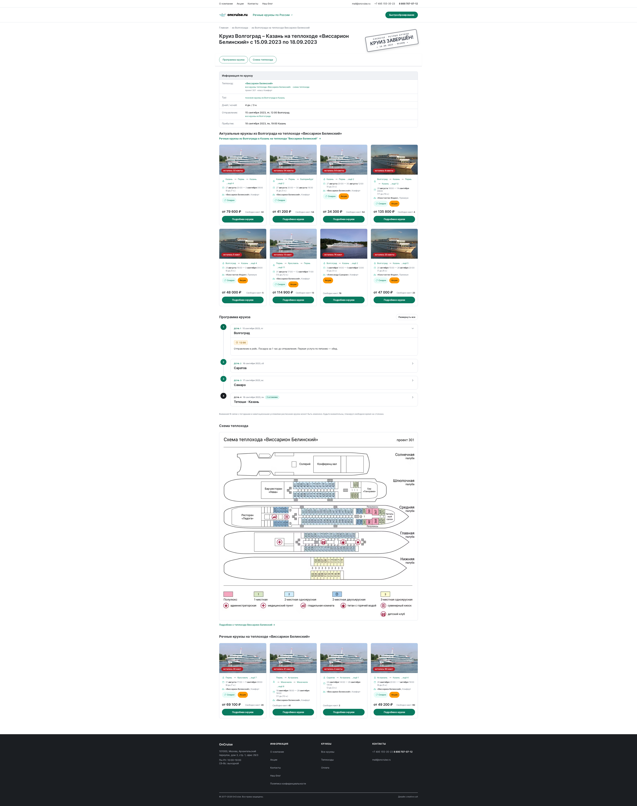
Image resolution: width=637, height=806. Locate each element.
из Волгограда (240, 27)
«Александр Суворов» (338, 274)
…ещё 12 (394, 183)
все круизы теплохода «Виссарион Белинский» (268, 87)
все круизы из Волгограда (258, 116)
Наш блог (267, 3)
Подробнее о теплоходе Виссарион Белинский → (247, 624)
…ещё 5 (404, 263)
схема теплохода (301, 87)
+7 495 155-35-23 (384, 3)
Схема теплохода (263, 59)
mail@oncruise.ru (361, 3)
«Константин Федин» (387, 198)
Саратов (331, 677)
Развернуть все (406, 317)
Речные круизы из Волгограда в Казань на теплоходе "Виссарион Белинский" (268, 138)
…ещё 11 (281, 267)
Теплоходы (327, 759)
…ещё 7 (253, 677)
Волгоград (382, 179)
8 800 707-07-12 (408, 3)
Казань (229, 179)
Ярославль (293, 263)
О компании (226, 3)
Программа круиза (234, 59)
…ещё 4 (230, 183)
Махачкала (286, 682)
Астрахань (293, 677)
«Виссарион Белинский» (259, 83)
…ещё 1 (355, 677)
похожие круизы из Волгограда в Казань (265, 98)
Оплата (325, 767)
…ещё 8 (280, 686)
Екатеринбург (307, 179)
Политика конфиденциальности (288, 783)
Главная (223, 27)
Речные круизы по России (271, 15)
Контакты (253, 3)
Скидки (230, 200)
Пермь (241, 179)
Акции (240, 3)
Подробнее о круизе (242, 219)
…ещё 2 (280, 183)
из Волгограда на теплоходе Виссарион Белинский (281, 27)
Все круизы (327, 751)
